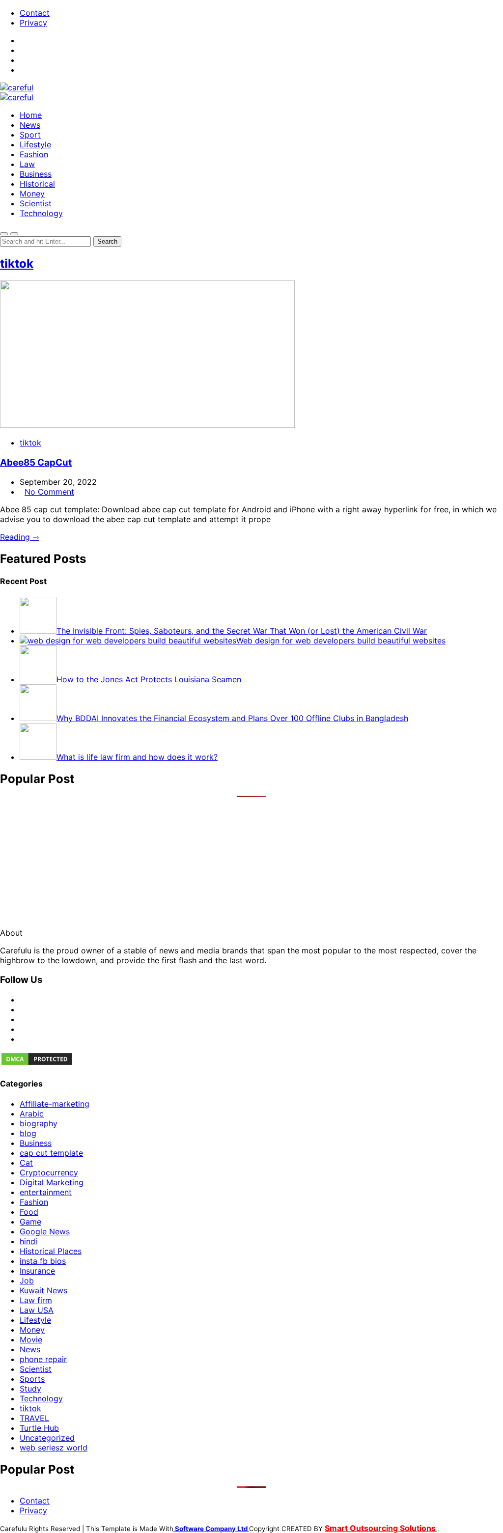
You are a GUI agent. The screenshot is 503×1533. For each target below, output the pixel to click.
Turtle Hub (39, 1428)
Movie (31, 1339)
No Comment (49, 492)
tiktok (16, 263)
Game (30, 1221)
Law (27, 164)
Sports (32, 1379)
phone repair (43, 1359)
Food (29, 1212)
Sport (30, 134)
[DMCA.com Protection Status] (37, 1063)
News (30, 125)
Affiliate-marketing (54, 1104)
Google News (45, 1231)
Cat (26, 1163)
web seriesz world (53, 1447)
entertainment (46, 1192)
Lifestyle (35, 144)
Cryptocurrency (49, 1172)
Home (31, 115)
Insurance (37, 1271)
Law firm (36, 1300)
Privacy (33, 23)
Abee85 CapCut (36, 462)
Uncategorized (47, 1438)
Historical (37, 184)
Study (30, 1389)
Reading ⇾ (19, 537)
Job (27, 1280)
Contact (35, 13)
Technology (41, 213)
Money (32, 193)
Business (36, 174)
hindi (28, 1241)
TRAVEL (34, 1418)
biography (38, 1123)
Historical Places (51, 1251)
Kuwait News (43, 1290)
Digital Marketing (52, 1182)
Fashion (34, 154)
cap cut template (51, 1153)
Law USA (37, 1310)
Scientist (36, 203)
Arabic (32, 1113)
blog (28, 1133)
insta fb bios (43, 1261)
